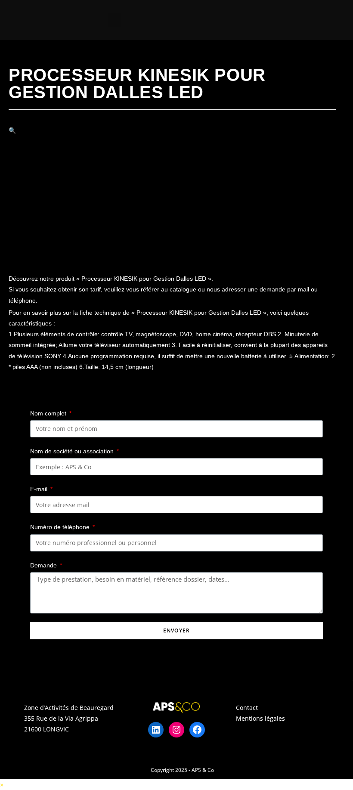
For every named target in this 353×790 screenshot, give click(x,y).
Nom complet (49, 413)
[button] (114, 20)
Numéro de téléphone (60, 527)
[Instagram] (176, 729)
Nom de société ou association (72, 451)
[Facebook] (197, 729)
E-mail (39, 489)
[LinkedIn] (156, 729)
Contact (247, 707)
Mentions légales (260, 718)
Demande (44, 565)
